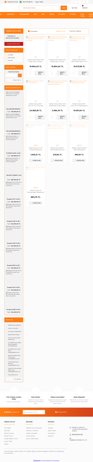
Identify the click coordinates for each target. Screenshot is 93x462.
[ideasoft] (37, 461)
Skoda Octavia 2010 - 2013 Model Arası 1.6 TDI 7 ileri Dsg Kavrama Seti (79, 60)
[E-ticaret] (46, 461)
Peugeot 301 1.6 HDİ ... (14, 287)
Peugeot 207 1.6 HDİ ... (14, 199)
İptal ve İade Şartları (32, 438)
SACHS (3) (11, 57)
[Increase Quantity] (32, 73)
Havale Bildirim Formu (11, 438)
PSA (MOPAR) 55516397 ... (14, 109)
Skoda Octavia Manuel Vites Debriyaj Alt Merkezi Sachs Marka (79, 148)
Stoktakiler (34, 31)
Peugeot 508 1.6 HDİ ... (14, 265)
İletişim (6, 444)
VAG (57, 145)
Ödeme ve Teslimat (32, 430)
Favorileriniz (51, 433)
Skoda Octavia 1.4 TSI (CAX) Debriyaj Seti (36, 148)
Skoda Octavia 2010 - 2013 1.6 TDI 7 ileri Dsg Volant (35, 104)
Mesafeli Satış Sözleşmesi (34, 428)
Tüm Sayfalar (17, 379)
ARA (63, 8)
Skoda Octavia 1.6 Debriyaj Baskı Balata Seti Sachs (35, 191)
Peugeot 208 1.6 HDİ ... (14, 221)
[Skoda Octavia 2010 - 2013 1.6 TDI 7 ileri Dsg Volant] (35, 89)
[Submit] (43, 412)
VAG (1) (10, 60)
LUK (35, 57)
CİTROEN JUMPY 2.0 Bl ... (13, 153)
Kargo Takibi (8, 441)
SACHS (35, 145)
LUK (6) (10, 55)
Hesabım (50, 428)
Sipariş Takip (52, 430)
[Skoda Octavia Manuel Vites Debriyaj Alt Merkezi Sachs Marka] (79, 133)
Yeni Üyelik (7, 428)
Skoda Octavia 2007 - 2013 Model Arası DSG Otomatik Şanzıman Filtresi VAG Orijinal (57, 148)
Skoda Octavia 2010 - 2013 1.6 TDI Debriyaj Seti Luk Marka (79, 104)
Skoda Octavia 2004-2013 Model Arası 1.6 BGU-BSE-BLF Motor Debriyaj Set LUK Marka (57, 104)
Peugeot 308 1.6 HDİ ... (14, 243)
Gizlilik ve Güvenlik (31, 433)
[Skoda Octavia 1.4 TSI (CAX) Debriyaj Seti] (35, 133)
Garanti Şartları (30, 436)
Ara (20, 75)
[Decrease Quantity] (27, 73)
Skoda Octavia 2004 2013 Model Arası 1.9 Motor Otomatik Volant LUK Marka (35, 60)
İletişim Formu (8, 436)
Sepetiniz (51, 436)
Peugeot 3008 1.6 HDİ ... (13, 309)
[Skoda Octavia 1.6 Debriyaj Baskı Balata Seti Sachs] (35, 176)
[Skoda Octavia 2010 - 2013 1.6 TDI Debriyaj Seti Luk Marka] (79, 89)
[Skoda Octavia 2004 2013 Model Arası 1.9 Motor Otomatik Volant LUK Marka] (35, 45)
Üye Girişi (7, 430)
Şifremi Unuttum (9, 433)
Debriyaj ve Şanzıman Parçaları (38, 22)
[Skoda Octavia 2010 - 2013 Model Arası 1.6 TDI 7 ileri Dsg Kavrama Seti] (79, 45)
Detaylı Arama (17, 80)
